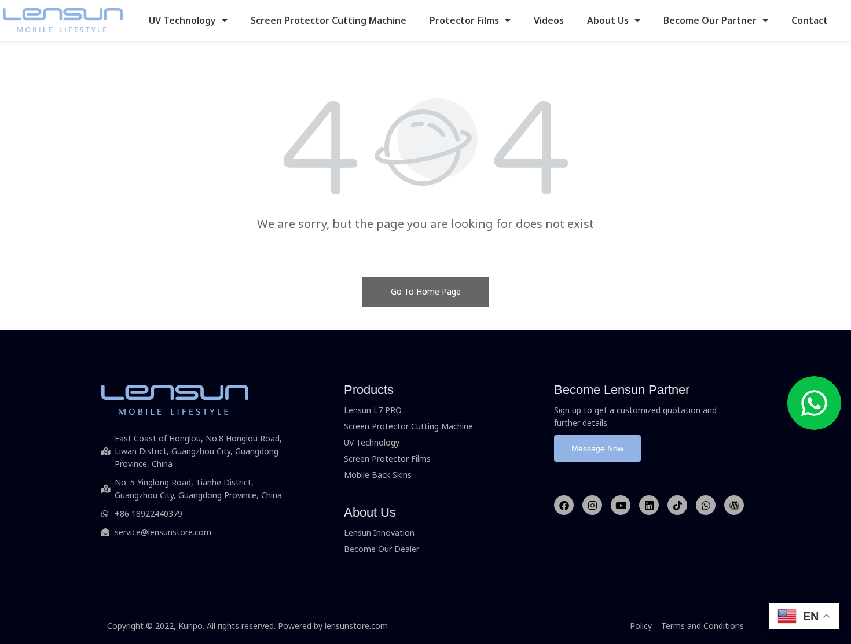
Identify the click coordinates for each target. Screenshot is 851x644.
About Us (608, 20)
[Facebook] (564, 505)
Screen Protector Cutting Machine (328, 20)
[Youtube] (620, 505)
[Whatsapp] (706, 505)
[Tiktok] (677, 505)
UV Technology (182, 20)
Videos (549, 20)
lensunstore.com (356, 625)
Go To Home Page (426, 291)
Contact (809, 20)
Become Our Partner (710, 20)
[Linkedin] (649, 505)
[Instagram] (592, 505)
